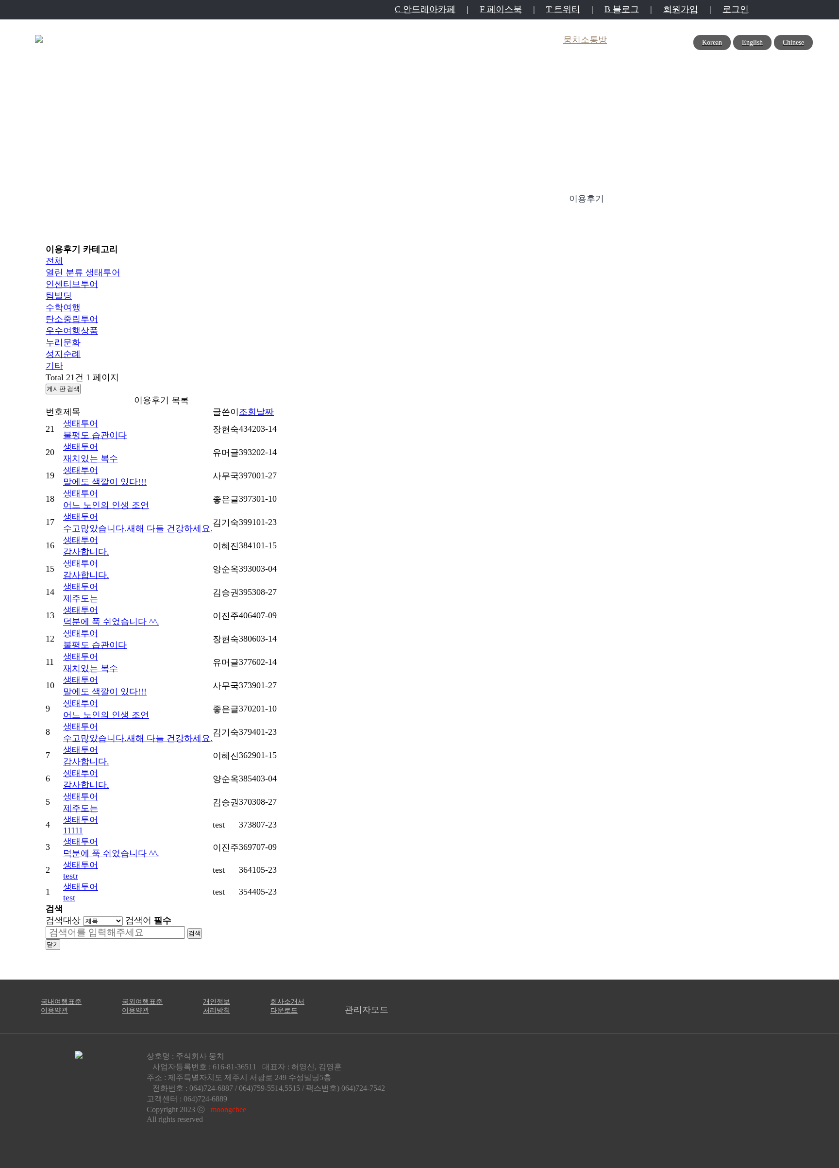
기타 (54, 366)
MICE (298, 40)
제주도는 (80, 598)
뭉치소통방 (585, 40)
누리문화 (63, 342)
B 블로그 (621, 9)
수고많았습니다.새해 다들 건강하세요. (138, 528)
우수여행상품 (72, 331)
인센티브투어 (72, 284)
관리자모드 (366, 1010)
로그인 (735, 9)
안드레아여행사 (504, 40)
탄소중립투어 (72, 319)
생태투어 (83, 272)
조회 (247, 412)
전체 (54, 261)
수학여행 (63, 307)
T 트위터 (563, 9)
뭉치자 (245, 40)
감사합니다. (86, 552)
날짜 (265, 412)
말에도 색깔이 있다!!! (105, 482)
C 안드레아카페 (425, 9)
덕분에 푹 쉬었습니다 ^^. (111, 621)
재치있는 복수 (90, 458)
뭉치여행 (427, 40)
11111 (73, 830)
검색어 (148, 920)
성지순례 (63, 354)
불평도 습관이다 (95, 435)
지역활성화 (359, 40)
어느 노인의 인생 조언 (106, 505)
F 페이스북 (501, 9)
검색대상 (63, 920)
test (69, 897)
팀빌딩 (59, 296)
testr (70, 875)
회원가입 (680, 9)
